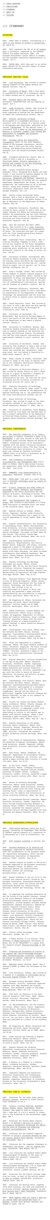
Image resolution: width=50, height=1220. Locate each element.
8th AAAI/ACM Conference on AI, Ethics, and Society (24, 435)
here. (5, 1022)
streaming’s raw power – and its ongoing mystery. (24, 1147)
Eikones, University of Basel (22, 119)
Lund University (16, 83)
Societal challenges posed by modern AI (28, 481)
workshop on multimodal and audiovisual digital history (24, 976)
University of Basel (18, 91)
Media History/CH (22, 941)
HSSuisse (13, 964)
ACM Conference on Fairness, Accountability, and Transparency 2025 (20, 461)
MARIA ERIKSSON (13, 4)
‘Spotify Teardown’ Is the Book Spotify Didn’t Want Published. (24, 1190)
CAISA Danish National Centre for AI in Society (24, 829)
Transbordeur (15, 127)
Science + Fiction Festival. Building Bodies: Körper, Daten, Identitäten (23, 1107)
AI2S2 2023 (13, 479)
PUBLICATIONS (12, 7)
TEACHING (10, 15)
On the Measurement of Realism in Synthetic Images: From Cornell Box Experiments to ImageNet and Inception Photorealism (24, 132)
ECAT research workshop (19, 841)
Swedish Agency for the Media (22, 100)
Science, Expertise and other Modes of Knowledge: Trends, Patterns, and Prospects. (23, 489)
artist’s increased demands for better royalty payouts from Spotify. (25, 1137)
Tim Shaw (17, 165)
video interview (36, 227)
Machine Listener (10, 1099)
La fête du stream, (11, 1178)
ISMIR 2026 (14, 64)
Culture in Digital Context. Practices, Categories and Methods (20, 177)
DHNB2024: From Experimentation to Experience (22, 474)
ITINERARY (10, 9)
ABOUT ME (10, 12)
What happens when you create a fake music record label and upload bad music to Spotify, (25, 1200)
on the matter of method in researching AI (24, 44)
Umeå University (16, 108)
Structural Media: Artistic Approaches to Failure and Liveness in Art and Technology (22, 162)
